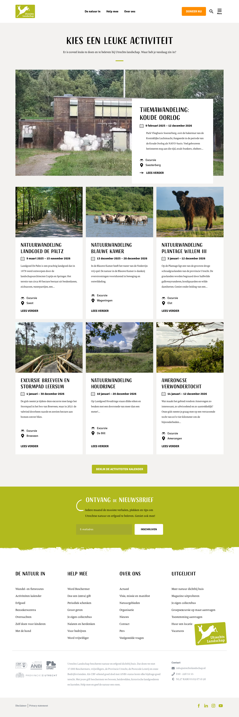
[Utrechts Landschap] (25, 11)
